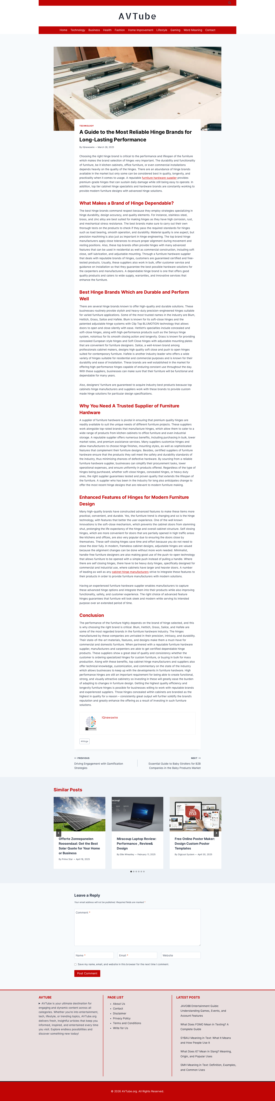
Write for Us (120, 1028)
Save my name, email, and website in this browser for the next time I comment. (123, 964)
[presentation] (79, 814)
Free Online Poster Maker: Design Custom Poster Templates (195, 843)
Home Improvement (140, 30)
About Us (119, 1003)
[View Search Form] (230, 3)
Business (94, 30)
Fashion (120, 30)
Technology (78, 30)
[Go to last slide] (58, 833)
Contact (210, 30)
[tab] (131, 871)
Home (63, 30)
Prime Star (67, 859)
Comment (83, 912)
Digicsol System (186, 854)
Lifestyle (161, 30)
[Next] (216, 833)
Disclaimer (119, 1013)
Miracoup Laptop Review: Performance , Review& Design (136, 843)
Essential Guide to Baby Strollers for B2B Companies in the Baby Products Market (175, 763)
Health (107, 30)
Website (168, 955)
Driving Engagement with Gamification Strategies (98, 763)
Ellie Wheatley (127, 854)
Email (123, 955)
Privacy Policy (121, 1018)
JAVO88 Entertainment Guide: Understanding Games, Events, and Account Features (203, 1010)
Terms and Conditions (127, 1023)
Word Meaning (193, 30)
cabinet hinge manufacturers (130, 571)
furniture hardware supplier (159, 177)
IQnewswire (89, 147)
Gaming (175, 30)
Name (81, 955)
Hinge (84, 741)
